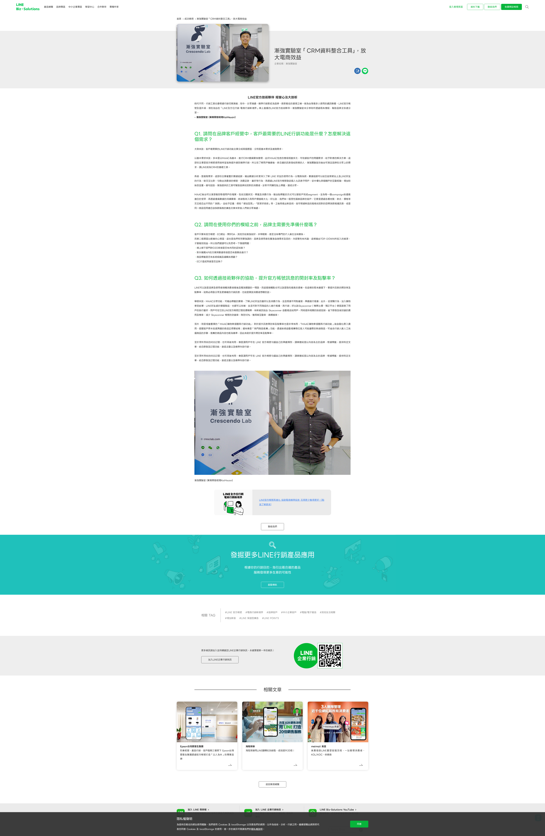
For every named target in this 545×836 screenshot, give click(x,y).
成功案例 (189, 19)
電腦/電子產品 (309, 612)
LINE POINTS (271, 618)
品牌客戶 (272, 612)
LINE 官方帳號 (234, 612)
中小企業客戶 (289, 612)
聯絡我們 (272, 526)
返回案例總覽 (272, 784)
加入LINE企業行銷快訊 (220, 659)
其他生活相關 (328, 612)
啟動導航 (272, 585)
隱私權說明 (257, 829)
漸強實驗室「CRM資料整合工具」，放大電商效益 (222, 19)
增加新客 (231, 618)
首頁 (179, 19)
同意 (359, 824)
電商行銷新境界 (255, 612)
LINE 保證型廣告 (250, 618)
